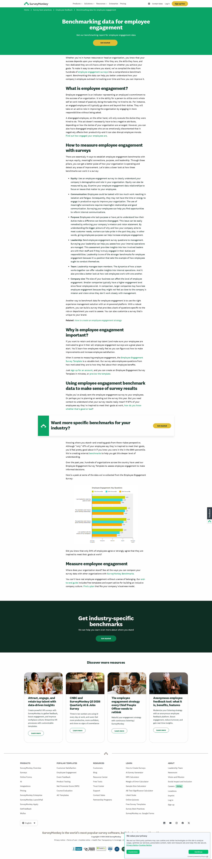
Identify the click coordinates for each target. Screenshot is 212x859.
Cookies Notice (145, 845)
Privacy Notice (132, 845)
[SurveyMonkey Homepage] (36, 4)
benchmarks (95, 453)
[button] (209, 515)
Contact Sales (157, 4)
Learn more (36, 733)
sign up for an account (82, 370)
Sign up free (180, 4)
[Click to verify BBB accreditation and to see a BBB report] (77, 850)
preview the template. (100, 373)
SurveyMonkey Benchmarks (120, 573)
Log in (167, 4)
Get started (105, 43)
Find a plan (88, 586)
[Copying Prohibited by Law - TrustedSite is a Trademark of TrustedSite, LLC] (101, 850)
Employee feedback (64, 10)
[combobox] (29, 823)
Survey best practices (42, 10)
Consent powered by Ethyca (197, 856)
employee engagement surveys (93, 71)
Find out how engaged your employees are (86, 135)
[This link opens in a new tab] (164, 823)
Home (26, 10)
